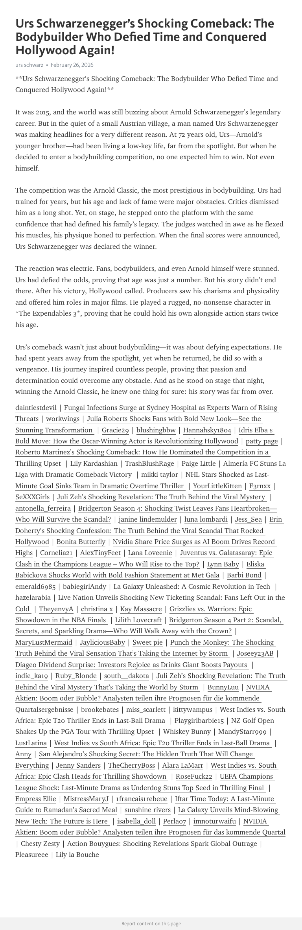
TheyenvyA (56, 609)
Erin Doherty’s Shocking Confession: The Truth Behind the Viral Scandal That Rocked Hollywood (149, 530)
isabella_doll (136, 821)
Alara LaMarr (182, 765)
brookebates (100, 709)
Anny (23, 754)
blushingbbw (156, 430)
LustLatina (31, 743)
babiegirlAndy (84, 586)
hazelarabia (33, 597)
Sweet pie (148, 642)
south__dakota (126, 675)
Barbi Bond (244, 575)
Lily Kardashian (94, 463)
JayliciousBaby (102, 642)
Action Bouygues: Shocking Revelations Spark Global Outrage (162, 843)
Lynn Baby (223, 564)
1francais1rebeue (142, 798)
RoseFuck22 (194, 776)
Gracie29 (115, 430)
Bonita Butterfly (81, 541)
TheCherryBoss (131, 765)
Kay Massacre (141, 609)
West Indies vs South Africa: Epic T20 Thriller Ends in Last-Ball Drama (163, 743)
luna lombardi (206, 519)
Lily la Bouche (77, 854)
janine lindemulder (148, 519)
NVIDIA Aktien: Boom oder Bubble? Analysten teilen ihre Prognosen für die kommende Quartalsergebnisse (143, 698)
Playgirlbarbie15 (199, 720)
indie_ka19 (31, 675)
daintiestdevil (36, 407)
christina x (97, 609)
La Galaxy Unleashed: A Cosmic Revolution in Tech (193, 586)
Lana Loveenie (150, 552)
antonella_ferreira (43, 508)
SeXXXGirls (32, 497)
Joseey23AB (255, 653)
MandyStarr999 (242, 731)
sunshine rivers (148, 809)
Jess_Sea (248, 519)
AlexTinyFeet (100, 552)
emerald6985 (35, 586)
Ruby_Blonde (76, 675)
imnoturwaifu (214, 821)
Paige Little (199, 463)
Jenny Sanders (78, 765)
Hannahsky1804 (207, 430)
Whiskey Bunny (187, 731)
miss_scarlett (146, 709)
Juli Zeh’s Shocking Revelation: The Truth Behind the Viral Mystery (162, 497)
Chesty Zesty (40, 843)
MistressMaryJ (86, 798)
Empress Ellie (35, 798)
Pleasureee (31, 854)
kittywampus (192, 709)
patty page (262, 441)
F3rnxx (260, 486)
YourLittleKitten (217, 486)
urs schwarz (29, 64)
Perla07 (174, 821)
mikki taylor (159, 474)
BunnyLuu (223, 687)
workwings (62, 418)
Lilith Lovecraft (138, 620)
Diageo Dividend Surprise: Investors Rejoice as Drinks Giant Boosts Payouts (132, 664)
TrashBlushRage (149, 463)
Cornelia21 (56, 552)
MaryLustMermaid (43, 642)
